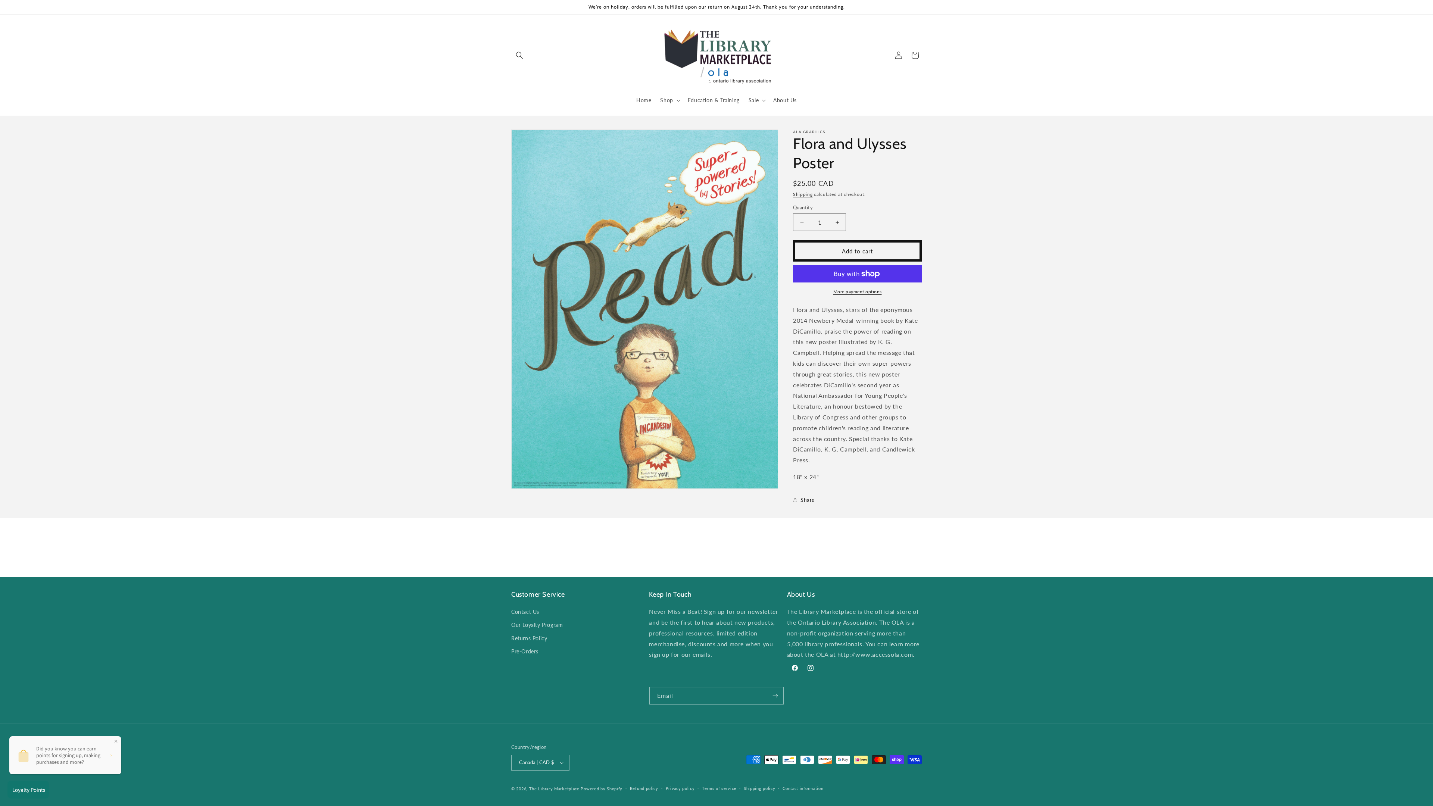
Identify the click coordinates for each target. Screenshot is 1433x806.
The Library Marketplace (554, 788)
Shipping (803, 194)
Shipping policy (759, 788)
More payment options (857, 291)
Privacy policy (680, 788)
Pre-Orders (524, 651)
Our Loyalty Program (537, 625)
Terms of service (719, 788)
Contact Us (525, 612)
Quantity (803, 207)
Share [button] (807, 500)
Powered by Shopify (601, 788)
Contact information (803, 788)
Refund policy (644, 788)
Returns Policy (529, 638)
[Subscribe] (775, 696)
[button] (519, 55)
